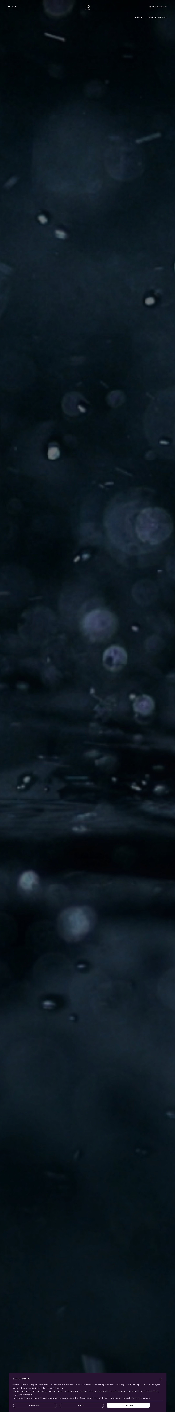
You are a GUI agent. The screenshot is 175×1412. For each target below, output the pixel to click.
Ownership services (157, 17)
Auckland (138, 17)
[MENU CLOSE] (10, 7)
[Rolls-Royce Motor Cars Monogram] (87, 7)
